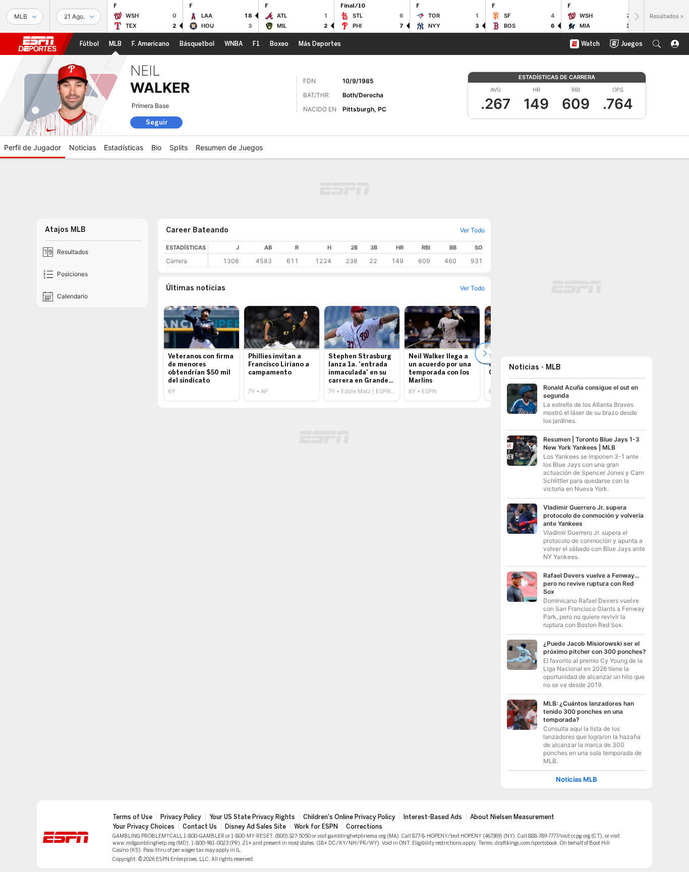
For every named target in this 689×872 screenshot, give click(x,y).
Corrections (364, 826)
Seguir (156, 122)
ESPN (37, 44)
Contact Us (200, 826)
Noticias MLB (576, 779)
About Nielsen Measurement (512, 817)
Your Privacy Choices (143, 826)
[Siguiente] (636, 16)
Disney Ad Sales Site (255, 826)
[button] (657, 44)
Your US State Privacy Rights (252, 817)
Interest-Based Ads (433, 817)
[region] (346, 254)
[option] (201, 353)
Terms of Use (132, 817)
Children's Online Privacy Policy (349, 817)
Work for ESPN (316, 826)
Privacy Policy (180, 817)
